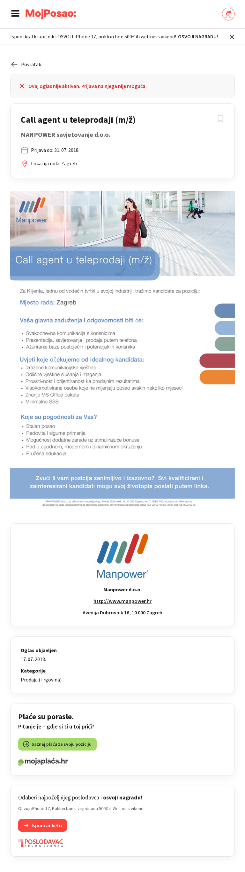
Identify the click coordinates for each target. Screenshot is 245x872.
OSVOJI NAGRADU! (198, 36)
